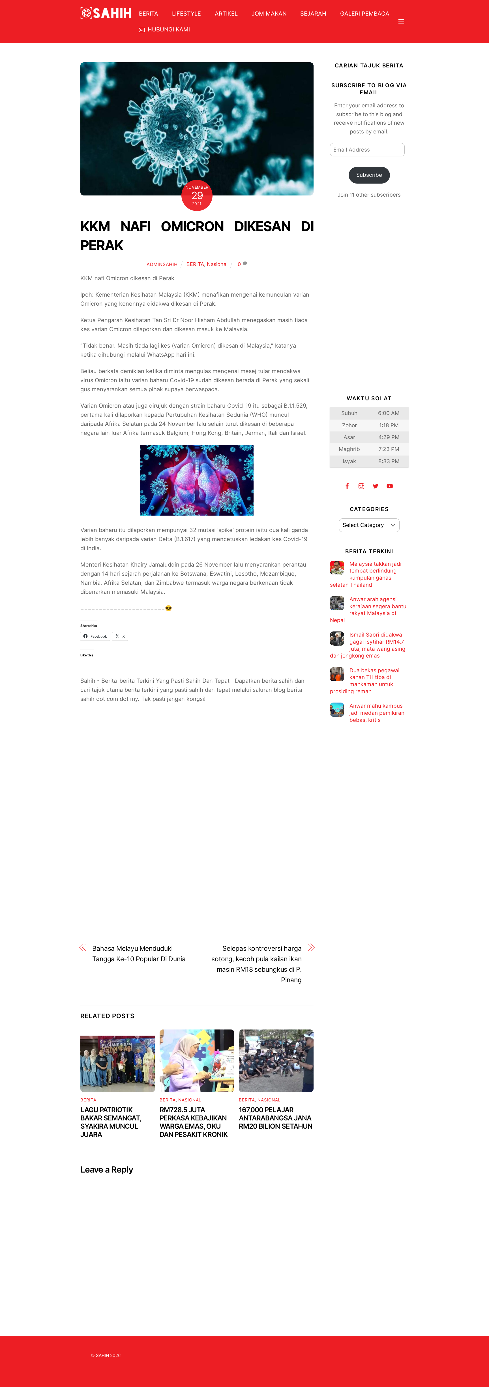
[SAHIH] (105, 15)
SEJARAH (313, 13)
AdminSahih (162, 264)
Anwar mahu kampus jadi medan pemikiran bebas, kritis (376, 713)
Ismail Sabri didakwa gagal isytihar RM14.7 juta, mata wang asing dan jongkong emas (368, 645)
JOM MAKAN (269, 13)
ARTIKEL (226, 13)
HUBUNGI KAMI (168, 29)
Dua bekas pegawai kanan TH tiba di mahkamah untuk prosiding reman (365, 681)
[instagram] (361, 485)
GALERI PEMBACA (364, 13)
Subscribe (369, 175)
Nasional (217, 264)
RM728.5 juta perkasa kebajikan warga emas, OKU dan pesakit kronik (194, 1122)
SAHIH (102, 1355)
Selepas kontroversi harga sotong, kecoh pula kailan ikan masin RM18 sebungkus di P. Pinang (256, 964)
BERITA (148, 13)
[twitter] (375, 485)
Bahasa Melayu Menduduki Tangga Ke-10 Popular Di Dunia (139, 953)
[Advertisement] (197, 778)
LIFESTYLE (186, 13)
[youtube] (389, 485)
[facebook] (347, 485)
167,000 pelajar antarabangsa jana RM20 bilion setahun (275, 1118)
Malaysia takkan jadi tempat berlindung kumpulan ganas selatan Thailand (366, 574)
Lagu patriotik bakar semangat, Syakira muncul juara (110, 1122)
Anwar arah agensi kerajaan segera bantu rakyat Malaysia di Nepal (368, 610)
